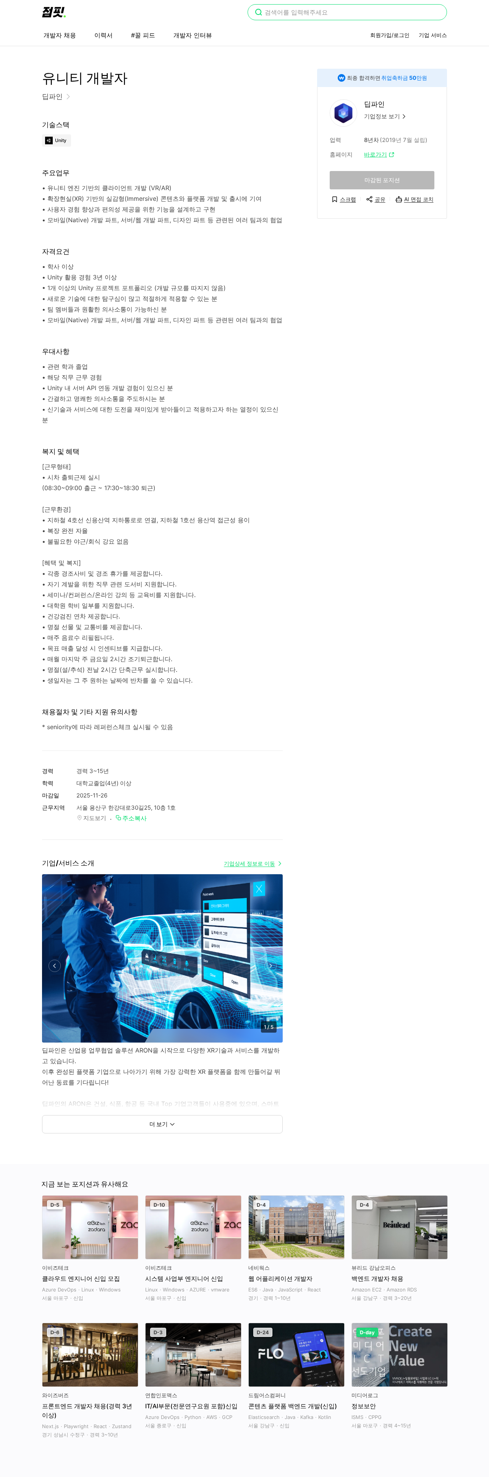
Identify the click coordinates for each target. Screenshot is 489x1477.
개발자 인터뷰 (192, 35)
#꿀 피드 (143, 35)
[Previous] (54, 966)
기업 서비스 (433, 35)
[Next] (270, 966)
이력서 (103, 35)
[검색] (258, 13)
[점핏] (54, 12)
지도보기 (94, 818)
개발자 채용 (60, 35)
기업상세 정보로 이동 (249, 863)
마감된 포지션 (382, 180)
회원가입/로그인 (390, 35)
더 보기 (158, 1124)
